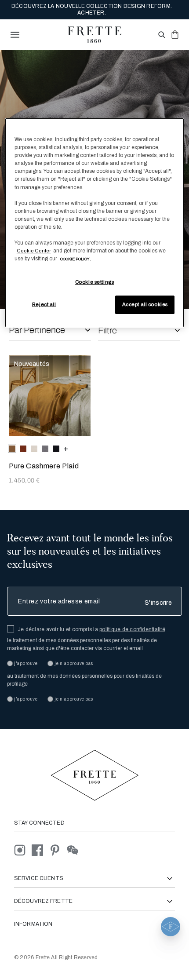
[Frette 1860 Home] (94, 35)
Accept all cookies (145, 304)
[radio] (23, 449)
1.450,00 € (24, 480)
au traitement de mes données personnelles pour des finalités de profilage (84, 680)
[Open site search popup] (161, 35)
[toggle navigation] (15, 35)
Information (33, 924)
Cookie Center (34, 250)
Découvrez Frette (43, 901)
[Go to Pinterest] (58, 850)
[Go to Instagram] (23, 850)
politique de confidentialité (132, 629)
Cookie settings (94, 282)
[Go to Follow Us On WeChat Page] (75, 850)
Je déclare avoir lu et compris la (91, 629)
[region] (95, 223)
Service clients (38, 878)
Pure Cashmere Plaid (44, 466)
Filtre (107, 330)
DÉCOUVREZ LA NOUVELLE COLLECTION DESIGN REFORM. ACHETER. (91, 9)
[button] (170, 926)
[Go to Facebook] (40, 850)
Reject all (44, 304)
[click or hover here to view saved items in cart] (175, 34)
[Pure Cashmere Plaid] (50, 396)
